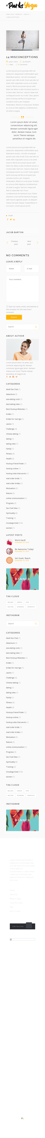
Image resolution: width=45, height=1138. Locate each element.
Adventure (10, 394)
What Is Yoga (15, 898)
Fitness (9, 453)
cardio (19, 602)
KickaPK (28, 62)
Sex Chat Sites (12, 508)
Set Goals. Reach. (23, 558)
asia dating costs (13, 399)
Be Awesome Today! (24, 549)
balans (10, 602)
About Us (13, 894)
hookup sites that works (16, 473)
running (20, 607)
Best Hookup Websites (15, 409)
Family (8, 449)
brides (8, 414)
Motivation (10, 488)
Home (12, 890)
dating (8, 439)
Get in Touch (15, 911)
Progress (10, 503)
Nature (9, 493)
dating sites (11, 444)
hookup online (12, 468)
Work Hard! (20, 540)
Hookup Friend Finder (15, 463)
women (9, 528)
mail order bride (12, 478)
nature (11, 607)
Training (9, 518)
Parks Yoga (10, 14)
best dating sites (13, 404)
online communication (15, 498)
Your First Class (16, 903)
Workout (18, 14)
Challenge (10, 429)
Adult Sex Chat (12, 389)
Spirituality (10, 513)
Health (26, 14)
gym (27, 602)
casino (8, 424)
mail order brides (13, 483)
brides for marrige (13, 419)
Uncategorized (12, 523)
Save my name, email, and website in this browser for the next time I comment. (22, 309)
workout (31, 607)
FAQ (11, 907)
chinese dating (12, 434)
